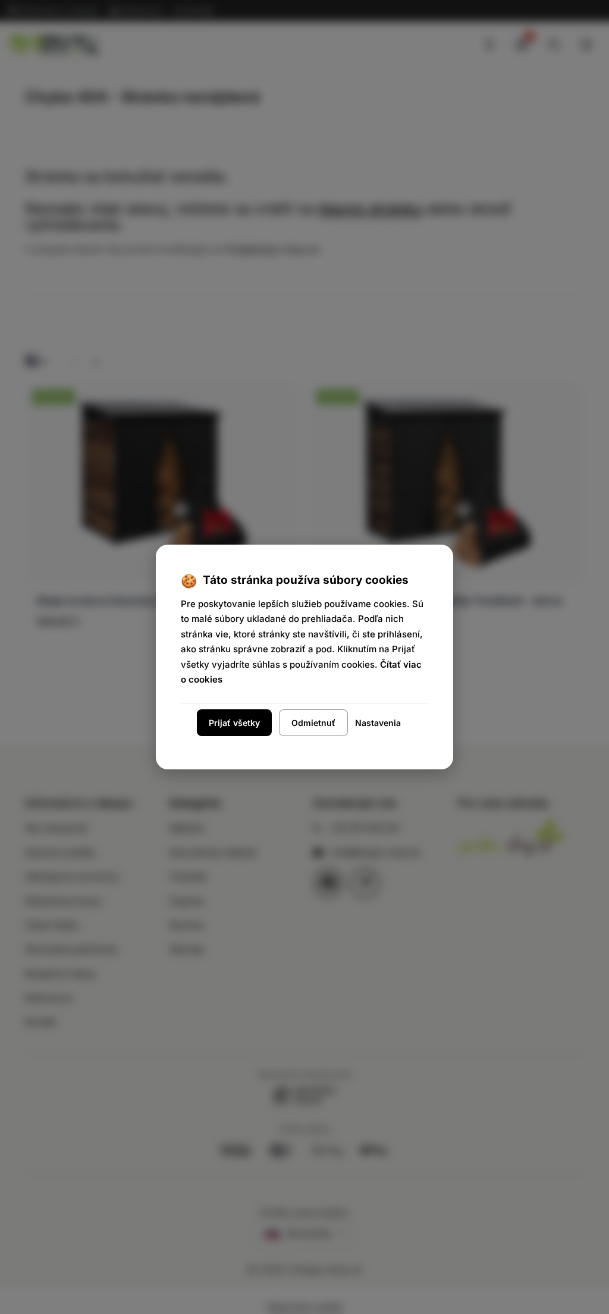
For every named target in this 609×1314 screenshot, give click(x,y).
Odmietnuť (313, 723)
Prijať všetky (234, 723)
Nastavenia (378, 723)
